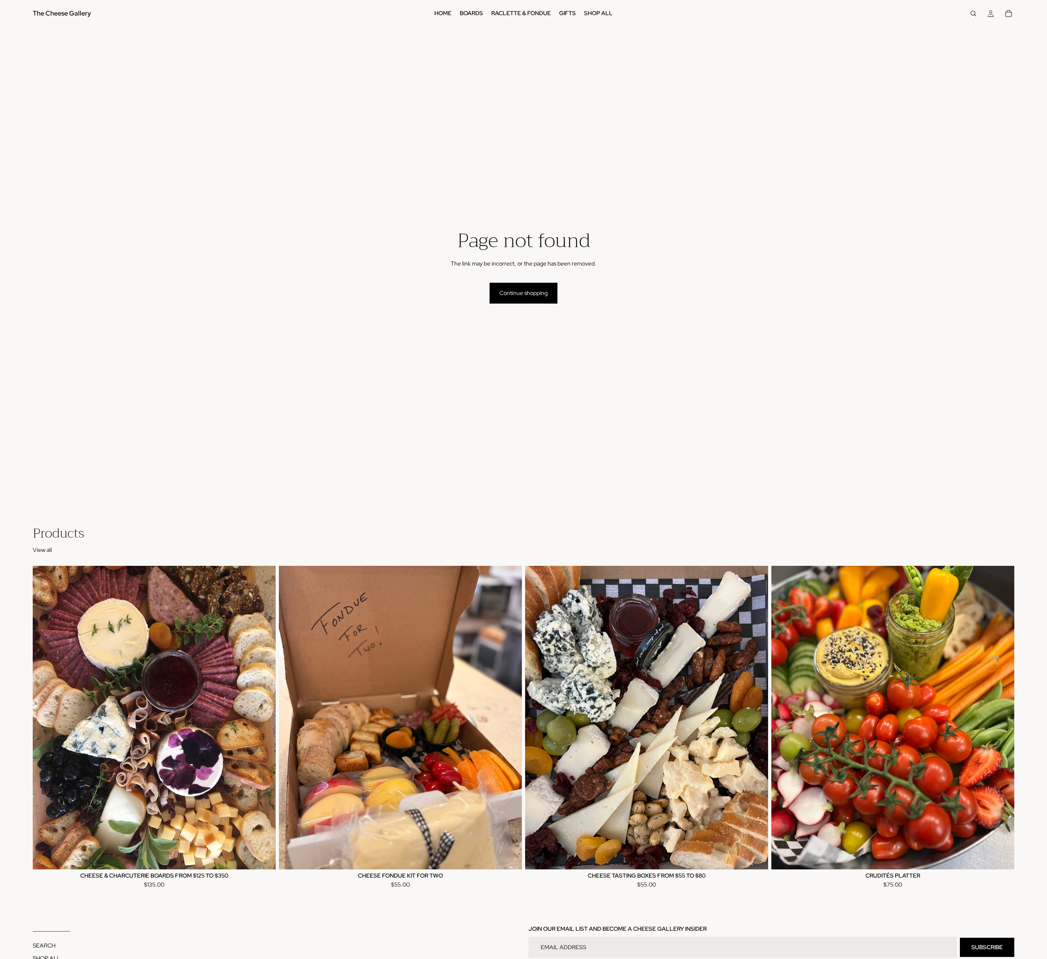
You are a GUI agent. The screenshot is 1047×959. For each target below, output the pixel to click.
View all (42, 550)
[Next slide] (263, 718)
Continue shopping (523, 293)
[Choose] (263, 856)
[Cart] (1009, 14)
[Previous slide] (45, 718)
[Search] (973, 14)
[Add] (509, 856)
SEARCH (44, 945)
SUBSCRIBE (987, 947)
